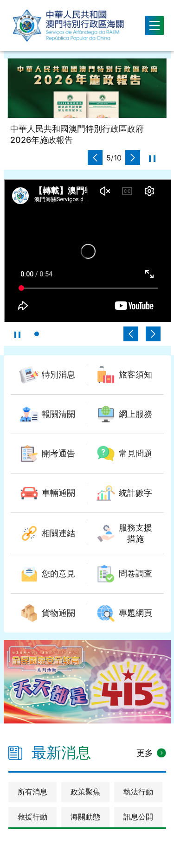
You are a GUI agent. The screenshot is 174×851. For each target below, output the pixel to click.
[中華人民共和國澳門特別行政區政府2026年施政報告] (87, 88)
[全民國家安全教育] (87, 681)
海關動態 (85, 816)
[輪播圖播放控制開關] (152, 157)
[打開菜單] (154, 25)
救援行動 (32, 816)
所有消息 (32, 791)
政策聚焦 (85, 791)
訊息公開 (138, 816)
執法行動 (138, 791)
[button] (95, 157)
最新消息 (61, 752)
